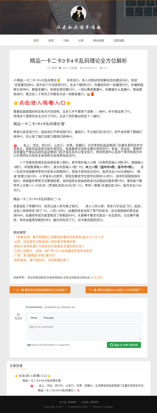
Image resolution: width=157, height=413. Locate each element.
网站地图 (98, 40)
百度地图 (118, 40)
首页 (36, 40)
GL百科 (97, 277)
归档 (66, 40)
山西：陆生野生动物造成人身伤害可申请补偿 (44, 242)
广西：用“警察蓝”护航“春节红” (35, 255)
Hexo (85, 406)
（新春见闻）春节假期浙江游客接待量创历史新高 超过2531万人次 (59, 237)
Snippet (108, 406)
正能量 (73, 68)
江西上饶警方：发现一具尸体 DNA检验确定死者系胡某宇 (53, 251)
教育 (54, 68)
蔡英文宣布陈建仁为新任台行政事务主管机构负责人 (49, 246)
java (65, 68)
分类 (81, 40)
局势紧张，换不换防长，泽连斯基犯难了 (41, 260)
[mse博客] (78, 13)
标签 (51, 40)
